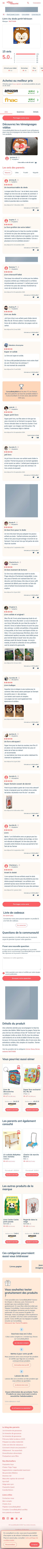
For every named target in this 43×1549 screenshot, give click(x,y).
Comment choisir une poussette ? (14, 1448)
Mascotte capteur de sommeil (13, 1479)
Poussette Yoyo (8, 1464)
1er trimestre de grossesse (12, 1430)
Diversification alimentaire (12, 1453)
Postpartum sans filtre (10, 1456)
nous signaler (17, 84)
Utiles (17, 172)
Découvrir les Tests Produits (16, 1323)
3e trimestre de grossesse (11, 1436)
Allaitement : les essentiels (12, 1450)
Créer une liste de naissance (12, 1445)
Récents (7, 173)
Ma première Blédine (10, 1473)
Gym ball (5, 1481)
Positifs (25, 172)
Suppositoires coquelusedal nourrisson (16, 1470)
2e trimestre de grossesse (11, 1433)
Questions (20, 112)
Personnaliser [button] (10, 1544)
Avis (6, 112)
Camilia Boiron (7, 1490)
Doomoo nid (6, 1476)
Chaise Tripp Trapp (9, 1467)
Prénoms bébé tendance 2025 (13, 1439)
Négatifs (35, 172)
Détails (35, 112)
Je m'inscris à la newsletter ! (21, 1408)
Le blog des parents (10, 1427)
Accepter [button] (34, 1544)
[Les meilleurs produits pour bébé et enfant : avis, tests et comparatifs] (12, 2)
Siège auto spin (8, 1484)
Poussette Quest (8, 1487)
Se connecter (21, 925)
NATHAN (12, 21)
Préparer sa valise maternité (12, 1442)
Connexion (37, 3)
